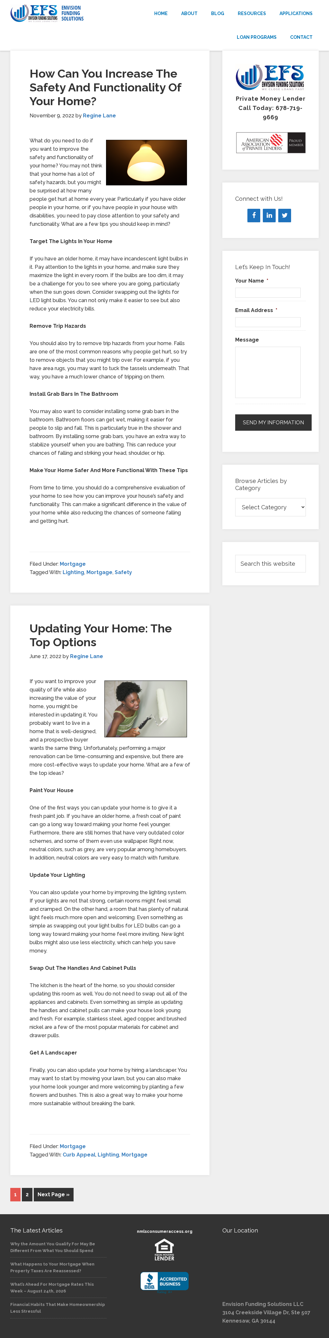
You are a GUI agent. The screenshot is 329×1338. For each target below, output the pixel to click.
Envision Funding (58, 13)
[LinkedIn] (269, 215)
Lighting (73, 572)
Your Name (251, 281)
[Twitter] (284, 215)
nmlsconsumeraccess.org (164, 1231)
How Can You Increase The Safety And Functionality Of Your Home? (105, 87)
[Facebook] (253, 215)
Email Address (256, 310)
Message (247, 340)
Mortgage (73, 564)
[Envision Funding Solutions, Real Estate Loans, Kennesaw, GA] (164, 1283)
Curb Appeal (79, 1155)
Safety (123, 572)
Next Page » (54, 1194)
